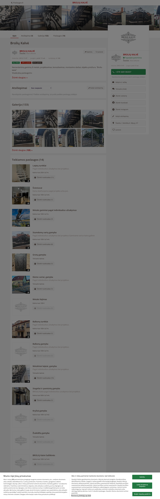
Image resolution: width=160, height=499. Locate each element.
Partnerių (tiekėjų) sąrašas (81, 495)
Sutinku (142, 477)
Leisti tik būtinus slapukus (142, 485)
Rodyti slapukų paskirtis (142, 494)
